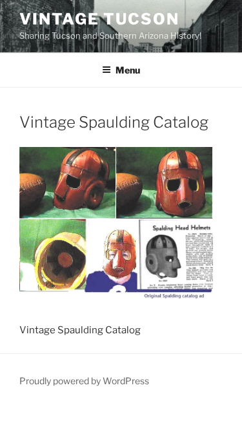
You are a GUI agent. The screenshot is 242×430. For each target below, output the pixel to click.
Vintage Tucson (99, 19)
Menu (128, 69)
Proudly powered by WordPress (84, 380)
